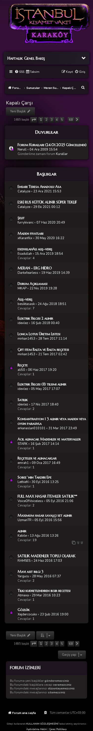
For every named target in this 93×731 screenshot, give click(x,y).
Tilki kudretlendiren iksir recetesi (44, 590)
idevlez (23, 323)
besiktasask (26, 304)
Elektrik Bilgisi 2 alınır (35, 318)
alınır (22, 531)
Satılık (23, 400)
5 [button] (62, 120)
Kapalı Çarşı (19, 103)
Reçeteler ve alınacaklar (37, 458)
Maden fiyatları (30, 233)
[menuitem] (19, 72)
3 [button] (52, 120)
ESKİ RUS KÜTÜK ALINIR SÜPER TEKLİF (47, 202)
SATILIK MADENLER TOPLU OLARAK (46, 556)
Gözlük (24, 609)
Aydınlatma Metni (36, 729)
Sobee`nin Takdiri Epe (35, 477)
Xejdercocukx (27, 614)
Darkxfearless (28, 273)
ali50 (21, 370)
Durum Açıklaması (32, 283)
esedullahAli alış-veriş (35, 249)
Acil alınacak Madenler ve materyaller (49, 439)
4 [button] (57, 120)
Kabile (22, 535)
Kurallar (62, 154)
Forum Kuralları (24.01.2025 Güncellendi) (52, 145)
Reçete (23, 365)
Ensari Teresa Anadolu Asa (39, 186)
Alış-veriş (25, 299)
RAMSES (24, 560)
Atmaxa (23, 595)
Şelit (21, 218)
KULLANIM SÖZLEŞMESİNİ (42, 724)
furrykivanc (25, 222)
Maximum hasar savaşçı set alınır (45, 515)
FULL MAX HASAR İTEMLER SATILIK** (47, 496)
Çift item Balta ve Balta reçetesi (43, 349)
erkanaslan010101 (31, 428)
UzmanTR (24, 520)
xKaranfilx (25, 238)
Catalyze (24, 191)
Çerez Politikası (58, 729)
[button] (33, 120)
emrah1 (23, 463)
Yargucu (23, 576)
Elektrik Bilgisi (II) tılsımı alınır (42, 384)
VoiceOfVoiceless (30, 501)
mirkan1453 (26, 338)
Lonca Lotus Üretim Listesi (39, 334)
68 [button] (71, 120)
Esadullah (25, 254)
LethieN (23, 482)
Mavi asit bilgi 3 (30, 571)
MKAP (22, 288)
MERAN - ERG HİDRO (35, 268)
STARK (23, 444)
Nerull (22, 149)
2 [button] (46, 120)
